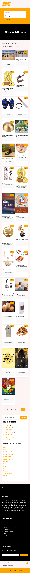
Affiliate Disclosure (8, 565)
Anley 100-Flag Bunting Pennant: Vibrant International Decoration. (21, 266)
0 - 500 (7, 425)
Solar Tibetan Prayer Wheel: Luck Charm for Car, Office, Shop (7, 89)
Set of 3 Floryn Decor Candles (7, 313)
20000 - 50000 (9, 437)
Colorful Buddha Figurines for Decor (21, 294)
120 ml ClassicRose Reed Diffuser (6, 183)
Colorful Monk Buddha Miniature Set (22, 136)
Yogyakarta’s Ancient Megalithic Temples (8, 63)
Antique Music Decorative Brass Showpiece (22, 240)
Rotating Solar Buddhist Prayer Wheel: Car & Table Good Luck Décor (21, 186)
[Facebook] (27, 563)
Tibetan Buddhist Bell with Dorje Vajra (8, 294)
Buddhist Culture (7, 529)
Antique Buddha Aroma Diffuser (8, 339)
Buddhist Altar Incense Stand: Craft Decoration (21, 86)
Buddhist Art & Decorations (10, 527)
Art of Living (6, 525)
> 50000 (7, 440)
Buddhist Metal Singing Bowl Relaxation (7, 136)
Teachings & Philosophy (9, 535)
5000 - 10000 (9, 432)
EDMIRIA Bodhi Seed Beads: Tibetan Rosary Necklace (21, 340)
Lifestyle (6, 533)
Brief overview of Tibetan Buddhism (20, 216)
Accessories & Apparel (9, 522)
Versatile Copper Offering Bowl (21, 155)
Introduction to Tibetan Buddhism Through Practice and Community (8, 371)
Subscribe (24, 555)
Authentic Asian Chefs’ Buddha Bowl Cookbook (8, 397)
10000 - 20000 (9, 435)
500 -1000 (8, 427)
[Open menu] (26, 4)
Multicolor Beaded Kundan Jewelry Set (7, 270)
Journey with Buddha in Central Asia (21, 370)
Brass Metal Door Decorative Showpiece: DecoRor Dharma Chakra (7, 243)
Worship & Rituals (8, 538)
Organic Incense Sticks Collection (20, 317)
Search (23, 418)
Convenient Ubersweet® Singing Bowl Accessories (22, 112)
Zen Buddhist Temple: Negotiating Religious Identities (7, 217)
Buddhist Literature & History (10, 531)
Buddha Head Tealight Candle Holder (7, 159)
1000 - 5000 (9, 430)
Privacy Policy (6, 563)
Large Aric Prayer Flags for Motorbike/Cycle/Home (21, 60)
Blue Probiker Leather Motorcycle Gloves (6, 112)
